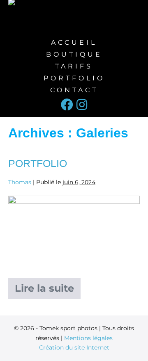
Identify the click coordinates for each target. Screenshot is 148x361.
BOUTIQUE (74, 54)
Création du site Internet (74, 347)
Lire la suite (48, 286)
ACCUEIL (74, 42)
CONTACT (74, 90)
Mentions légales (88, 338)
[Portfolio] (74, 233)
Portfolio (37, 163)
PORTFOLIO (74, 78)
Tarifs (74, 66)
